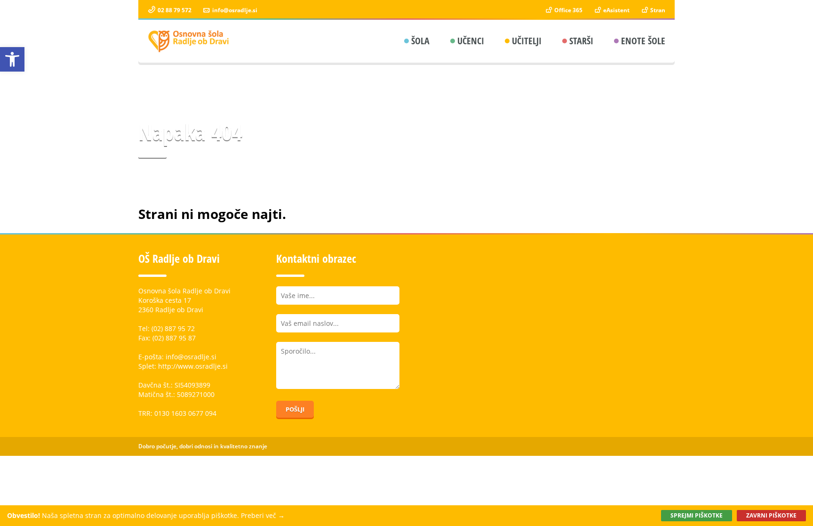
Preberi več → (263, 515)
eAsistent (616, 10)
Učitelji (527, 40)
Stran (657, 10)
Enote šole (643, 40)
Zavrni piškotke (771, 515)
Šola (420, 40)
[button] (12, 59)
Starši (581, 40)
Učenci (470, 40)
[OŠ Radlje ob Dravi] (189, 41)
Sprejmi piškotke (696, 515)
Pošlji (295, 409)
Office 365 (567, 10)
